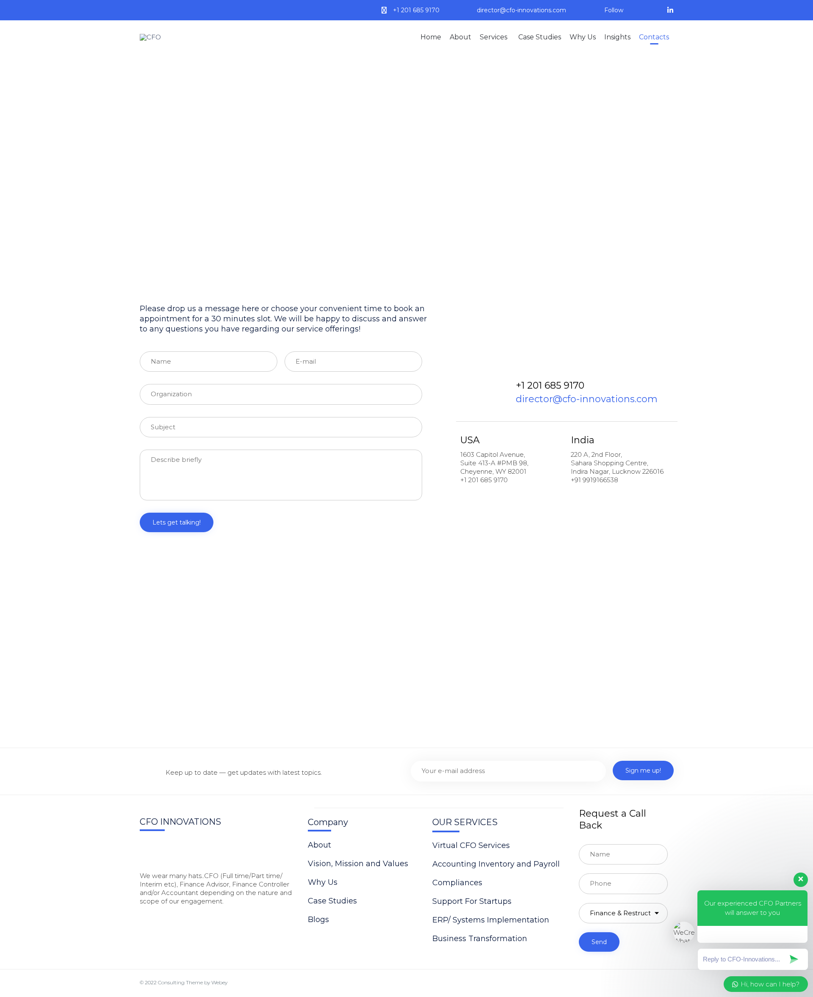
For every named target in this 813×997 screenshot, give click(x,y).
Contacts (654, 37)
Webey (219, 982)
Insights (617, 37)
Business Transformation (479, 938)
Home (430, 37)
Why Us (583, 37)
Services (493, 37)
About (460, 37)
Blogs (318, 919)
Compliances (457, 882)
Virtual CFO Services (471, 845)
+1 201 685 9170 (416, 10)
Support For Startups (472, 901)
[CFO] (164, 37)
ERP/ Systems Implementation (490, 920)
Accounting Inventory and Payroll (496, 864)
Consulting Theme (180, 982)
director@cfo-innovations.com (521, 10)
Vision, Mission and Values (358, 863)
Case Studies (539, 37)
